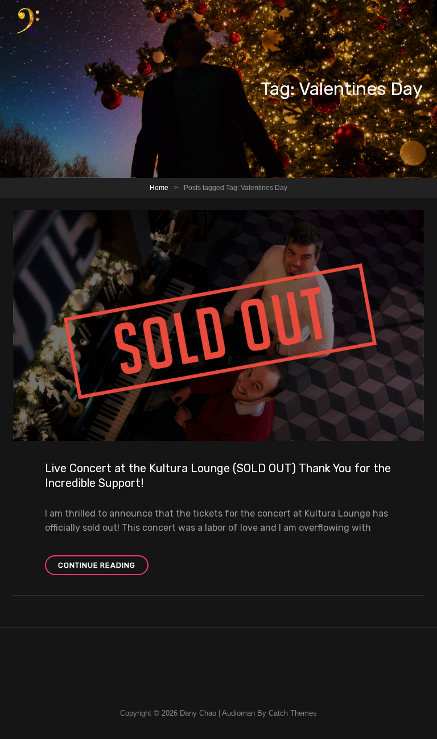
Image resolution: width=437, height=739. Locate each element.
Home (159, 188)
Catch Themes (293, 713)
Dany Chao (198, 713)
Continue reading (103, 567)
